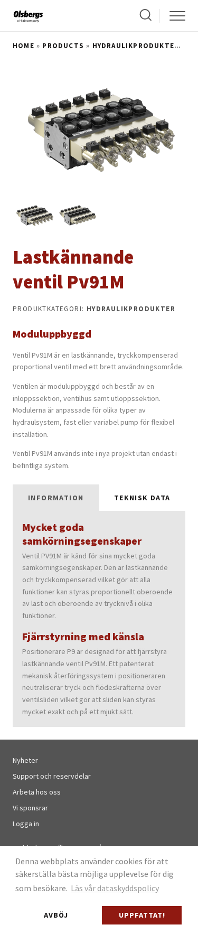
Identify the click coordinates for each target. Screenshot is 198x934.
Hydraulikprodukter (136, 45)
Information (55, 497)
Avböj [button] (56, 915)
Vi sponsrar (30, 807)
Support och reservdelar (52, 776)
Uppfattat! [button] (142, 915)
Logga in (26, 823)
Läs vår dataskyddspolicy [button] (115, 888)
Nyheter (25, 760)
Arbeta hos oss (37, 792)
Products (63, 45)
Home (23, 45)
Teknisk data (142, 497)
